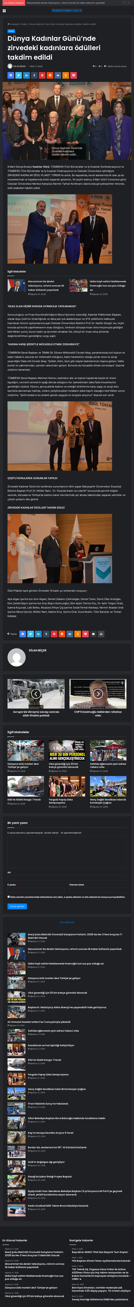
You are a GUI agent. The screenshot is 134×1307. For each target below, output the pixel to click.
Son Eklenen (67, 922)
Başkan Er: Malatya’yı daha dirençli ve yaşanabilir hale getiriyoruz (67, 1007)
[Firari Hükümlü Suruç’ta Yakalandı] (16, 1108)
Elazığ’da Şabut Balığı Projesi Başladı (50, 1176)
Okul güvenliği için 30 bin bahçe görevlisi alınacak (63, 765)
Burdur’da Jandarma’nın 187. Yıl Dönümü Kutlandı (57, 1147)
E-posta (12, 884)
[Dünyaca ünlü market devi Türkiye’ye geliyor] (26, 750)
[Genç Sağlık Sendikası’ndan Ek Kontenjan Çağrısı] (108, 786)
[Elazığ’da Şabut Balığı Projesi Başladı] (16, 1181)
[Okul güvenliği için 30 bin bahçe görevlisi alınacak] (67, 750)
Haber (24, 24)
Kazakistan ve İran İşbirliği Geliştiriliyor (51, 1045)
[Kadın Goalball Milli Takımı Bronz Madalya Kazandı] (16, 1210)
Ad (10, 872)
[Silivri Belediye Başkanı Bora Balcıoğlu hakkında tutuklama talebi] (16, 1123)
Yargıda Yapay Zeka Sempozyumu (61, 801)
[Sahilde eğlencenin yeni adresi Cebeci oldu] (108, 750)
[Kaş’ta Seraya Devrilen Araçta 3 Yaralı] (16, 1137)
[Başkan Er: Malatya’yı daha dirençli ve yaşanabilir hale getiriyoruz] (16, 1012)
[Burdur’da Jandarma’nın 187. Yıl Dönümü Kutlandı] (16, 1152)
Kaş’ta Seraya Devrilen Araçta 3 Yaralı (50, 1132)
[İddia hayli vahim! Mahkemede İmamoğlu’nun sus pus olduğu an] (78, 285)
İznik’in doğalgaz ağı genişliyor (46, 1162)
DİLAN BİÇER (19, 66)
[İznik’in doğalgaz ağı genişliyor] (16, 1166)
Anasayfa (14, 24)
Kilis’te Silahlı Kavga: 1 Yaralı (24, 799)
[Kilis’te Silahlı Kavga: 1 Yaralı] (26, 786)
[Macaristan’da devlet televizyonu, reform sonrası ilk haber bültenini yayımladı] (17, 285)
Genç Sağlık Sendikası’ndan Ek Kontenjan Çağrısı (108, 801)
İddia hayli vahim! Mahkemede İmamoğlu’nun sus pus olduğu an (59, 2)
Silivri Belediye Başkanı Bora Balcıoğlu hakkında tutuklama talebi (66, 1118)
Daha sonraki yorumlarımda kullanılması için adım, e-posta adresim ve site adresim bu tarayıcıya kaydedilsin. (67, 897)
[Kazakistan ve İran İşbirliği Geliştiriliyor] (16, 1050)
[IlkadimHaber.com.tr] (67, 10)
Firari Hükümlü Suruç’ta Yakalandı (48, 1103)
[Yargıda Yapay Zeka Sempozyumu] (67, 786)
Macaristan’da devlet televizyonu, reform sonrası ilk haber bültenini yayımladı (46, 286)
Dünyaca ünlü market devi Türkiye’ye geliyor (23, 765)
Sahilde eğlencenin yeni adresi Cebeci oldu (108, 765)
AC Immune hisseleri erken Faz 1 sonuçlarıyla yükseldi (39, 1022)
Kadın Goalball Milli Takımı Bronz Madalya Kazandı (58, 1205)
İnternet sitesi (76, 884)
